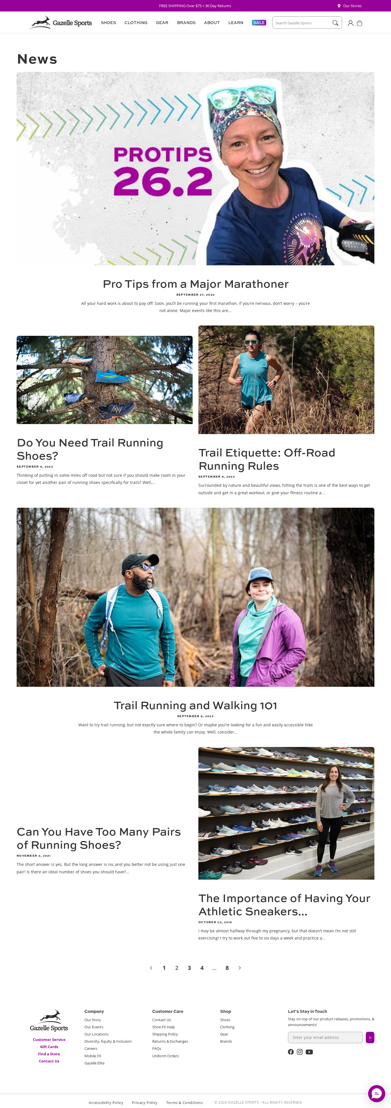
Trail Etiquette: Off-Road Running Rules (266, 459)
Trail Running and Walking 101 (195, 704)
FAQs (156, 1048)
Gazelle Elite (94, 1063)
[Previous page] (151, 968)
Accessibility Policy (106, 1102)
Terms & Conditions (184, 1102)
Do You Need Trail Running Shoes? (90, 449)
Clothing (227, 1026)
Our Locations (96, 1034)
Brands (226, 1041)
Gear (224, 1034)
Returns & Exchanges (170, 1041)
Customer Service (49, 1039)
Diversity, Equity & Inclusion (108, 1041)
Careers (90, 1048)
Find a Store (49, 1053)
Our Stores (352, 5)
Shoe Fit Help (163, 1026)
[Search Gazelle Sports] (335, 23)
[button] (107, 22)
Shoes (225, 1019)
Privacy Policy (144, 1102)
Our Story (92, 1019)
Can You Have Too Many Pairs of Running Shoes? (99, 838)
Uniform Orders (165, 1055)
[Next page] (239, 968)
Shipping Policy (165, 1034)
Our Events (93, 1026)
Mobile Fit (92, 1055)
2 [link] (176, 968)
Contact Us (49, 1061)
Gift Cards (49, 1046)
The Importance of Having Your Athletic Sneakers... (284, 904)
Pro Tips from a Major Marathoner (195, 283)
